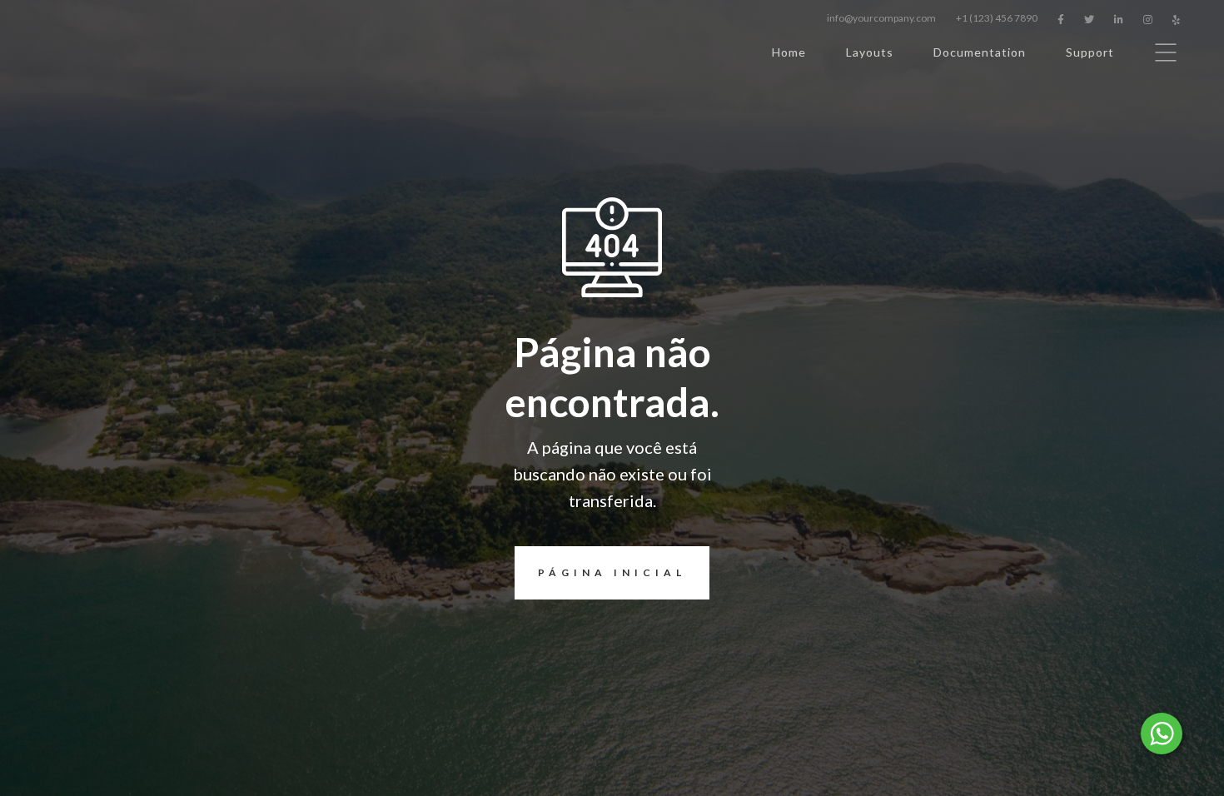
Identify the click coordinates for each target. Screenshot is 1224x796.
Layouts (869, 52)
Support (1090, 52)
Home (789, 52)
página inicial (612, 572)
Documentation (979, 52)
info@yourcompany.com (881, 18)
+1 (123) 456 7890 (996, 18)
